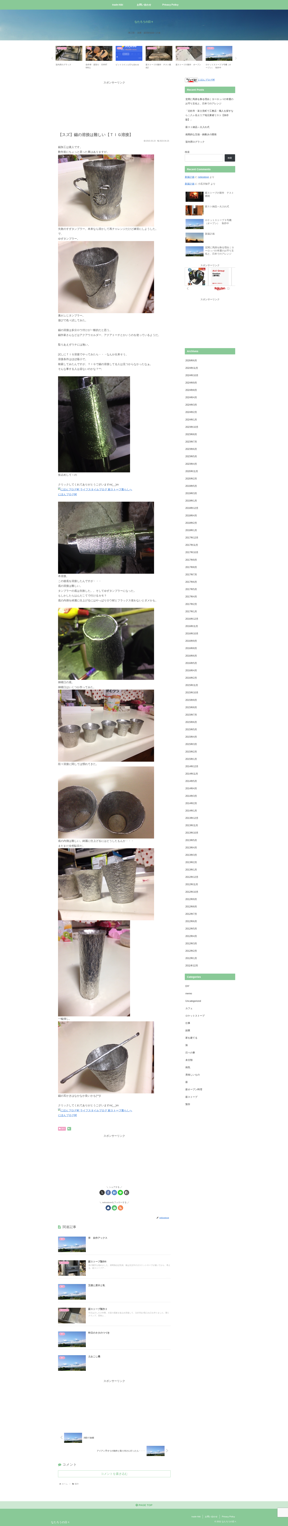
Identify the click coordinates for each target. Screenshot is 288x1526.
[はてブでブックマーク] (114, 1192)
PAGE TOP (145, 1505)
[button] (126, 1192)
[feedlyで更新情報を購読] (114, 1207)
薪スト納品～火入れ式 (197, 127)
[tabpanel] (69, 58)
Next (235, 58)
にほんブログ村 (67, 494)
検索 (187, 152)
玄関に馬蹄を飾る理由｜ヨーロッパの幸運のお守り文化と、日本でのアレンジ (209, 101)
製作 (63, 1129)
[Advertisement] (114, 106)
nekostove (203, 177)
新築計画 (189, 177)
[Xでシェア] (102, 1192)
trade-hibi (196, 1516)
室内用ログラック (195, 141)
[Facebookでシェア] (108, 1192)
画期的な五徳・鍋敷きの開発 (201, 134)
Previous (52, 58)
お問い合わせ (211, 1516)
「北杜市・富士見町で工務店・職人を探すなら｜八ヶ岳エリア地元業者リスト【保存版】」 (209, 115)
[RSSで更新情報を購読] (120, 1207)
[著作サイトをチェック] (108, 1207)
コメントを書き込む (114, 1473)
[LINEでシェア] (120, 1192)
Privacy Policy (228, 1516)
